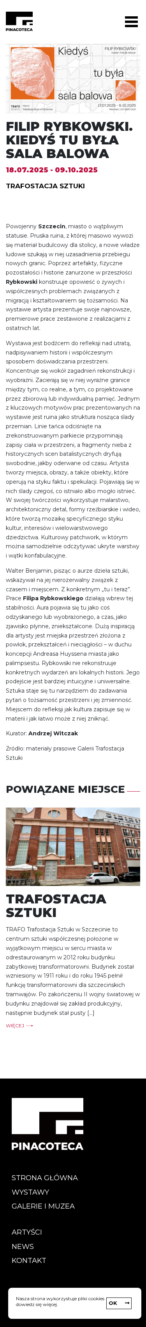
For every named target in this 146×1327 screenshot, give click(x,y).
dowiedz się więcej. (37, 1304)
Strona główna (45, 1178)
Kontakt (29, 1260)
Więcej (15, 1025)
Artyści (27, 1232)
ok (113, 1303)
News (23, 1246)
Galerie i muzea (43, 1206)
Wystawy (30, 1192)
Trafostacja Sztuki (45, 186)
